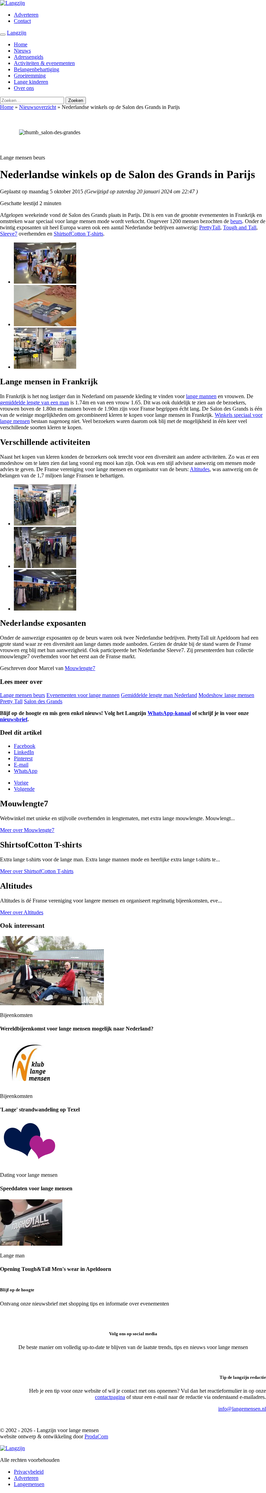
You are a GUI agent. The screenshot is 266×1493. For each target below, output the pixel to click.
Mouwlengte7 (80, 668)
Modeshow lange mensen (226, 695)
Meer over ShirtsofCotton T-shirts (36, 871)
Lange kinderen (31, 82)
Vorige (21, 783)
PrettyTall (209, 227)
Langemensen (29, 1484)
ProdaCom (96, 1436)
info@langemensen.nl (242, 1409)
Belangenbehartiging (36, 69)
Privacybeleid (29, 1472)
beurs (236, 221)
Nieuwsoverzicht (37, 107)
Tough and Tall (239, 227)
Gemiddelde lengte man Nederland (159, 695)
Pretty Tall (11, 701)
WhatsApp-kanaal (169, 713)
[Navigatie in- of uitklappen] (3, 35)
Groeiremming (30, 76)
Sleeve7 (8, 234)
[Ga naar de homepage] (12, 3)
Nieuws (22, 51)
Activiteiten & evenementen (44, 63)
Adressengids (28, 57)
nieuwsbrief (13, 719)
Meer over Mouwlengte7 (27, 830)
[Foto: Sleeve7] (45, 282)
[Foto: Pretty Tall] (45, 367)
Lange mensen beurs (22, 695)
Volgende (24, 789)
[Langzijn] (12, 1448)
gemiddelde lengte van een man (34, 402)
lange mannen (201, 396)
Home (20, 44)
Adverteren (26, 15)
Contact (22, 21)
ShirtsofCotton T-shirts (78, 234)
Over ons (24, 88)
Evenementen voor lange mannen (82, 695)
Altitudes (200, 469)
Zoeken (75, 100)
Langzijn (16, 33)
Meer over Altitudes (21, 912)
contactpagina (110, 1397)
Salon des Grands (43, 701)
